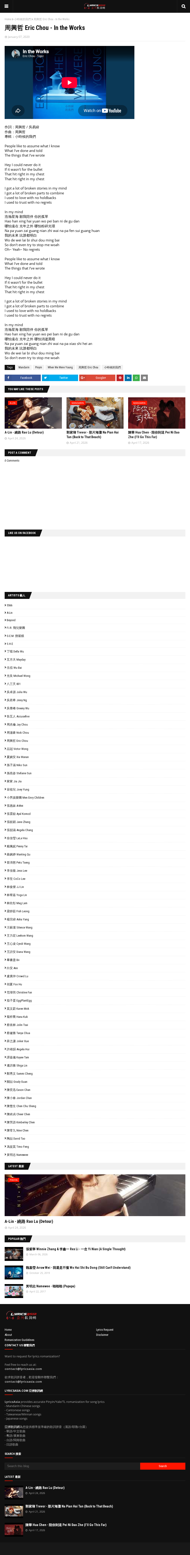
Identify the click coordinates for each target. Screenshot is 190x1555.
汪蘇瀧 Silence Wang (19, 927)
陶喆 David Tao (16, 1138)
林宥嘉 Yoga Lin (17, 895)
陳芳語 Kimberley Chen (21, 1122)
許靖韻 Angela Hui (18, 1049)
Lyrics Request (105, 1329)
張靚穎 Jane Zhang (18, 822)
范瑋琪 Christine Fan (19, 992)
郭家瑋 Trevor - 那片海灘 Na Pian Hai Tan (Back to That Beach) (69, 1506)
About (8, 1335)
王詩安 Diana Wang (18, 952)
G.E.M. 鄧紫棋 (15, 636)
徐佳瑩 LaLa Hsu (17, 838)
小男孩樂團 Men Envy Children (25, 797)
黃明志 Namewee (17, 1155)
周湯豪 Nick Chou (18, 732)
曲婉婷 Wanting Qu (18, 854)
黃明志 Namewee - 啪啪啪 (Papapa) (50, 1286)
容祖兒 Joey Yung (18, 789)
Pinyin (38, 367)
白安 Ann (12, 968)
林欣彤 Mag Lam (17, 903)
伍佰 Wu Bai (14, 667)
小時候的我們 (22, 19)
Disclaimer (102, 1335)
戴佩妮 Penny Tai (17, 846)
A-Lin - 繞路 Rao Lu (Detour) (24, 432)
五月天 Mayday (16, 659)
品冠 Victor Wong (17, 749)
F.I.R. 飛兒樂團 (16, 628)
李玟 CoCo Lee (16, 878)
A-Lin (10, 612)
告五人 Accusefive (18, 716)
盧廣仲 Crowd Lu (17, 976)
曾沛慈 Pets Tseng (18, 862)
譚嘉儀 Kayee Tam (18, 1057)
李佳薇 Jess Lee (17, 870)
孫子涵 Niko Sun (17, 765)
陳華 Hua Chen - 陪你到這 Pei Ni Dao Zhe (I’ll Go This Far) (66, 1525)
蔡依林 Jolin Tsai (17, 1025)
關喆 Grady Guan (17, 1081)
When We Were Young (60, 367)
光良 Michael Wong (18, 676)
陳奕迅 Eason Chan (18, 1090)
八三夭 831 (14, 684)
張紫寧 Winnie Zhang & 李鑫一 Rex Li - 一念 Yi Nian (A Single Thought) (76, 1249)
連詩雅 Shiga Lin (17, 1065)
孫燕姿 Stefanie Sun (19, 773)
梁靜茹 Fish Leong (18, 911)
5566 (9, 605)
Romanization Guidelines (19, 1340)
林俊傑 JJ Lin (15, 887)
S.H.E (10, 644)
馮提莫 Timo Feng (18, 1146)
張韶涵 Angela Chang (20, 830)
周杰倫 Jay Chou (17, 724)
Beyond (11, 620)
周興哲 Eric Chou (88, 367)
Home (8, 19)
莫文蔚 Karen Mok (18, 1008)
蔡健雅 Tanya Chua (18, 1033)
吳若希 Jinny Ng (17, 700)
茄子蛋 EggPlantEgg (19, 1000)
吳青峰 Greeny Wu (18, 708)
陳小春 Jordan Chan (19, 1098)
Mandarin (24, 367)
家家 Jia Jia (14, 781)
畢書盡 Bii (13, 960)
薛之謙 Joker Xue (18, 1041)
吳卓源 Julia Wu (17, 692)
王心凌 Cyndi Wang (19, 943)
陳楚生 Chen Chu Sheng (21, 1106)
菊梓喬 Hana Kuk (17, 1016)
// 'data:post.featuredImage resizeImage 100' (14, 1254)
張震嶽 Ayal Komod (19, 814)
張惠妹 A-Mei (15, 805)
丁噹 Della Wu (15, 651)
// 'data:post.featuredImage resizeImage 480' (34, 1197)
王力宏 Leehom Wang (20, 935)
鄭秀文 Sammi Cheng (20, 1073)
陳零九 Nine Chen (17, 1130)
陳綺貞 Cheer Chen (18, 1114)
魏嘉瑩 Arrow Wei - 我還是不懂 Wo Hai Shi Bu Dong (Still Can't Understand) (78, 1267)
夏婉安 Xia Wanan (18, 757)
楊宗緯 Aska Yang (18, 919)
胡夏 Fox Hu (14, 984)
